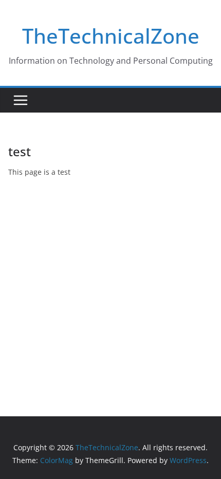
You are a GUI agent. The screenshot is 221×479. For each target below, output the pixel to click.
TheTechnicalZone (110, 36)
